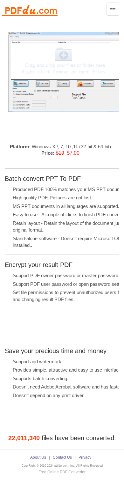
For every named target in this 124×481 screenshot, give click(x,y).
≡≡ (114, 11)
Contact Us (62, 457)
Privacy (85, 457)
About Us (38, 457)
